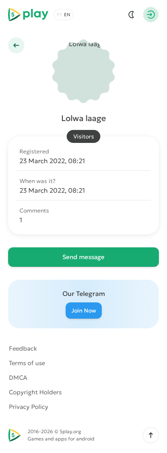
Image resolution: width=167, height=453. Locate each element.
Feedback (23, 348)
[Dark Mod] (131, 14)
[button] (151, 435)
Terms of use (27, 363)
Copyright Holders (35, 392)
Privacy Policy (28, 406)
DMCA (18, 377)
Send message (83, 257)
